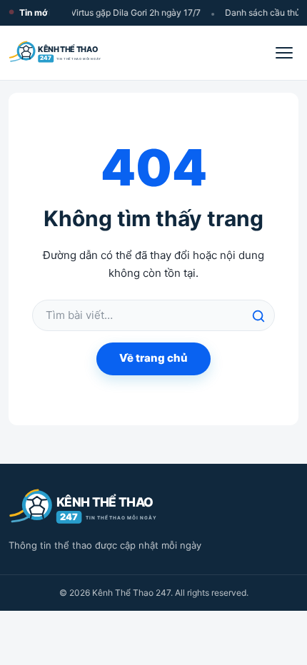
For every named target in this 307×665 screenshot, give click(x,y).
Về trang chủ (153, 358)
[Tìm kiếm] (258, 316)
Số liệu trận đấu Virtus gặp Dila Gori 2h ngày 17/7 (102, 12)
